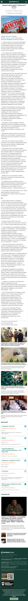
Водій (4, 438)
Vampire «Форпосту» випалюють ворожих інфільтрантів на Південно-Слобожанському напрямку (13, 387)
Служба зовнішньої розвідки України (9, 324)
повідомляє (9, 38)
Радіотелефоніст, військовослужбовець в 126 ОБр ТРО (11, 450)
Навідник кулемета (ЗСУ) (11, 460)
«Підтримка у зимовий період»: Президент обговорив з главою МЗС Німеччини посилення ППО (13, 412)
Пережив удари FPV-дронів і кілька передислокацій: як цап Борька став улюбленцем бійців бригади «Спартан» (16, 540)
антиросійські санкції (6, 321)
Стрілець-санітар (8, 426)
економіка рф (14, 321)
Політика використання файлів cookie (8, 567)
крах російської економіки (7, 323)
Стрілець (5, 471)
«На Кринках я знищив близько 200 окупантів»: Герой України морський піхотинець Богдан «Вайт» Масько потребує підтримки (13, 344)
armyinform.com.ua (5, 562)
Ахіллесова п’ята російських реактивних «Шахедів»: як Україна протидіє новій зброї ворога (16, 534)
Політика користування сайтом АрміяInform (9, 566)
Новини (14, 8)
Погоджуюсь (14, 598)
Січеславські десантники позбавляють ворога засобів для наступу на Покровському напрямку (13, 364)
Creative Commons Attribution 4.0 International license (14, 559)
